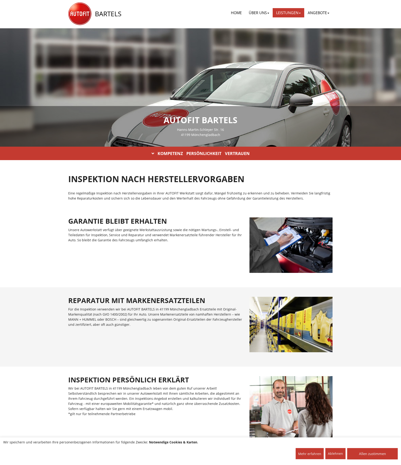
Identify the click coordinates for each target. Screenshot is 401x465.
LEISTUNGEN (287, 12)
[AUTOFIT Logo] (80, 14)
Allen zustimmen (372, 453)
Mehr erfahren (309, 454)
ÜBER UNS (258, 12)
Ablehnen (335, 453)
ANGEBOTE (317, 12)
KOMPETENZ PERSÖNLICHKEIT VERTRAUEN (204, 153)
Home (236, 12)
